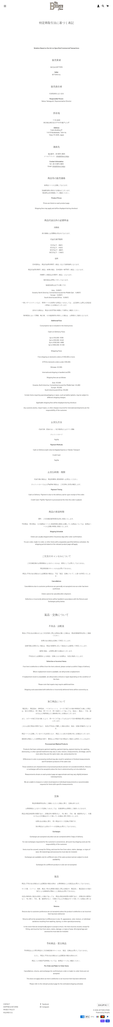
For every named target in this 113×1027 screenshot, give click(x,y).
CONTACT (6, 1004)
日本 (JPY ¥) (102, 1005)
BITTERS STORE (104, 1010)
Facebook (45, 1004)
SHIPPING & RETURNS (10, 1007)
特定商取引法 (8, 1012)
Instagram (45, 1007)
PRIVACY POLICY (9, 1010)
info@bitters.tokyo (62, 156)
